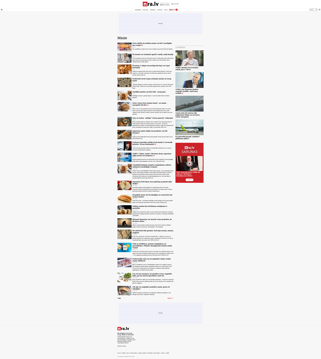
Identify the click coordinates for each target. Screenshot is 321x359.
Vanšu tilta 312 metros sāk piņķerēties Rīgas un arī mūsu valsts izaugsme (187, 115)
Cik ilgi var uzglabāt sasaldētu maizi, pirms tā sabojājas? (151, 288)
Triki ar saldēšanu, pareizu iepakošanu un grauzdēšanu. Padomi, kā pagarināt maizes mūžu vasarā (152, 246)
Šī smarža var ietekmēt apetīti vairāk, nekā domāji (152, 54)
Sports (166, 9)
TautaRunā (152, 9)
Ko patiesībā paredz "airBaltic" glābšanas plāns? (187, 138)
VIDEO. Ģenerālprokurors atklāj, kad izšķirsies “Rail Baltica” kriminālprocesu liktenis (188, 174)
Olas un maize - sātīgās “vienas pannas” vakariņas (152, 118)
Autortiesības (150, 353)
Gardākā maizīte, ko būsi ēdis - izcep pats (149, 92)
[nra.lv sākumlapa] (151, 4)
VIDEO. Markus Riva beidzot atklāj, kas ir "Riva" (186, 69)
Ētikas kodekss (157, 353)
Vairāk (190, 180)
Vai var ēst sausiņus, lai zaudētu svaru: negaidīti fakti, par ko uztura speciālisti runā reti (152, 275)
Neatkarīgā (138, 9)
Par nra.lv (119, 353)
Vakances (163, 353)
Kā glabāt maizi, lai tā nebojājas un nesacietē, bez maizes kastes (152, 196)
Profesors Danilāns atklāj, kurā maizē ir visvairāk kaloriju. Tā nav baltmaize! (152, 143)
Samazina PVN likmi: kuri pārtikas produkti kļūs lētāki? (152, 183)
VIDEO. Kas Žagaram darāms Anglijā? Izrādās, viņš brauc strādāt (186, 91)
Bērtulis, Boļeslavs (165, 5)
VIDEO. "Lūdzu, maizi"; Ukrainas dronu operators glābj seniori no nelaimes (151, 155)
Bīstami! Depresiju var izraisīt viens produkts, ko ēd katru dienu (152, 220)
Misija (127, 353)
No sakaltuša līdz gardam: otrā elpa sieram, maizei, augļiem (152, 232)
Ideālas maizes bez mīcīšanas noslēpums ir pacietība (149, 207)
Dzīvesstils (145, 9)
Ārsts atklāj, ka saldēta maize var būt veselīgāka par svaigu (152, 44)
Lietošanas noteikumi (142, 353)
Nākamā (170, 298)
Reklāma (124, 353)
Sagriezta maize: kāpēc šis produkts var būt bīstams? (149, 132)
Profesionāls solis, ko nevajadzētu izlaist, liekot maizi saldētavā (151, 260)
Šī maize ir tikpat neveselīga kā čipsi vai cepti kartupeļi (151, 66)
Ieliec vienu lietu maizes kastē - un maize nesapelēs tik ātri (149, 104)
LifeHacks (159, 9)
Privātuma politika (133, 353)
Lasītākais (180, 47)
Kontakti (167, 353)
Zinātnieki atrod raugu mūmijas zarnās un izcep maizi (151, 80)
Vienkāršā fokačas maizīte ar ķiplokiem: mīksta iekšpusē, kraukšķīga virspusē (151, 166)
